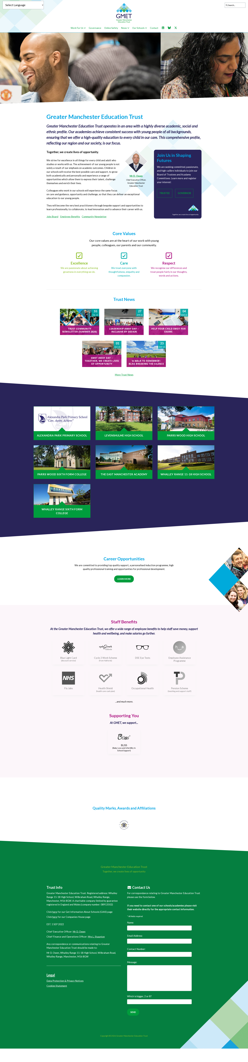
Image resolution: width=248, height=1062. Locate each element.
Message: (132, 962)
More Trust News (124, 374)
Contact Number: (136, 949)
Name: (130, 922)
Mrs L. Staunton (96, 936)
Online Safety (111, 28)
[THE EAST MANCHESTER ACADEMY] (124, 457)
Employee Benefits (70, 216)
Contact (154, 28)
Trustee (164, 193)
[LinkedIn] (164, 28)
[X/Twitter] (177, 28)
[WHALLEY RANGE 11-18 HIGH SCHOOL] (186, 457)
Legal (51, 975)
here (54, 911)
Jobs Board (52, 216)
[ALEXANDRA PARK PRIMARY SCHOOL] (62, 418)
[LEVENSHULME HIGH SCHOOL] (124, 418)
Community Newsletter (94, 216)
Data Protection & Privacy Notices (65, 980)
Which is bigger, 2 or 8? (139, 996)
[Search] (226, 5)
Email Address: (135, 935)
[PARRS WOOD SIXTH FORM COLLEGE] (62, 457)
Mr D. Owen (136, 176)
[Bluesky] (170, 28)
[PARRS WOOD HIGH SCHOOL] (186, 418)
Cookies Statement (57, 985)
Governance (95, 28)
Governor (184, 193)
